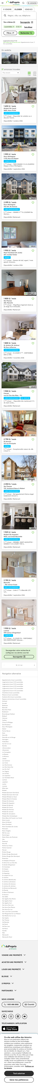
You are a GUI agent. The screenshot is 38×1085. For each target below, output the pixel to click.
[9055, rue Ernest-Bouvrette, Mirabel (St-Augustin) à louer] (19, 516)
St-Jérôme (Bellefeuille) (9, 879)
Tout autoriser (19, 1073)
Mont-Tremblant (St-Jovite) (10, 826)
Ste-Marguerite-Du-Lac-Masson (11, 913)
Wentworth (5, 935)
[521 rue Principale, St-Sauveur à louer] (19, 423)
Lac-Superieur (6, 775)
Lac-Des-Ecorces (7, 765)
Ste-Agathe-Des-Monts (9, 899)
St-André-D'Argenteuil (8, 865)
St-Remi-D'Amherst (8, 892)
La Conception (6, 752)
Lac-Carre (5, 763)
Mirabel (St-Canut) (7, 807)
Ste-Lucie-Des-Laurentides (10, 911)
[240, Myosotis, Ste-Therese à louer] (19, 283)
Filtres (9, 33)
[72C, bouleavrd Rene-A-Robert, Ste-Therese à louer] (19, 468)
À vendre (7, 9)
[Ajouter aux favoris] (33, 106)
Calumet (4, 718)
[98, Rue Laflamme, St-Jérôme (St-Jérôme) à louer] (19, 327)
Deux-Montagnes (7, 727)
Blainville (4, 707)
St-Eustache (5, 871)
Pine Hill (4, 843)
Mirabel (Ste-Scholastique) (9, 816)
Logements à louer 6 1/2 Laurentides (12, 690)
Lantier (4, 784)
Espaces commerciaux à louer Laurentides (14, 699)
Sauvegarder (18, 657)
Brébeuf (4, 716)
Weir (3, 933)
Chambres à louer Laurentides (10, 693)
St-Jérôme (5, 877)
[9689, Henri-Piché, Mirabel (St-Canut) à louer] (19, 90)
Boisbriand (5, 712)
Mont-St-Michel (6, 822)
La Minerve (5, 756)
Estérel (4, 729)
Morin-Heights (6, 831)
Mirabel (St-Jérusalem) (8, 814)
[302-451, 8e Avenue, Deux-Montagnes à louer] (19, 187)
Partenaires (7, 991)
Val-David (5, 924)
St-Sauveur (5, 894)
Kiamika (4, 746)
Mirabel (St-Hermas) (8, 809)
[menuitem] (19, 955)
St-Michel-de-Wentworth (9, 888)
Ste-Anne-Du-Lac (7, 909)
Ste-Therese (5, 920)
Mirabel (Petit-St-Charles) (9, 799)
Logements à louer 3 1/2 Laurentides (12, 684)
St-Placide (5, 890)
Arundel (4, 703)
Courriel (31, 1004)
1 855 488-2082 (12, 1004)
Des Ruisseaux (6, 724)
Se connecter (32, 3)
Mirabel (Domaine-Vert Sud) (10, 794)
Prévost (4, 850)
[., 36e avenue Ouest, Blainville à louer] (19, 564)
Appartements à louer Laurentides (12, 680)
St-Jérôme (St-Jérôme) (8, 886)
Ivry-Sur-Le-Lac (6, 743)
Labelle (4, 758)
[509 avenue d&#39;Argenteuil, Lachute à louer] (19, 613)
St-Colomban (6, 867)
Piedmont (5, 841)
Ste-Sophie (5, 918)
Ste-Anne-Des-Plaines (8, 907)
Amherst (4, 701)
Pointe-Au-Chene (7, 845)
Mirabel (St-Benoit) (7, 805)
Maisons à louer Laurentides (10, 695)
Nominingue (5, 835)
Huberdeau (5, 741)
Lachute (4, 780)
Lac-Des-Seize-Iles (7, 767)
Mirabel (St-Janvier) (7, 811)
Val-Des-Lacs (6, 926)
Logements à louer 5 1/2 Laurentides (12, 688)
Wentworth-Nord (7, 937)
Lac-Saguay (5, 771)
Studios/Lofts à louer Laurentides (11, 697)
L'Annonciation (6, 748)
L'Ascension (5, 750)
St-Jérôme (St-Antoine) (9, 884)
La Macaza (5, 754)
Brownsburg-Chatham (8, 714)
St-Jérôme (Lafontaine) (8, 882)
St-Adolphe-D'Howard (8, 860)
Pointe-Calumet (6, 848)
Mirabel (4, 790)
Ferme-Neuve (6, 731)
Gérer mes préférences (19, 1080)
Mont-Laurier (6, 820)
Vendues (29, 9)
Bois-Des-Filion (6, 709)
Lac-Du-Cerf (6, 769)
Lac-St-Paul (5, 773)
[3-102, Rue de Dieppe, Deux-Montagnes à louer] (19, 138)
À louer (18, 9)
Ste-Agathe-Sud (7, 903)
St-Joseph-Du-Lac (7, 875)
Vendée (4, 930)
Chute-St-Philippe (7, 722)
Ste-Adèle (5, 896)
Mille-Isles (5, 788)
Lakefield (4, 782)
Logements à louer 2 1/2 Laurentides (12, 682)
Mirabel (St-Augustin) (8, 803)
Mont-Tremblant (7, 824)
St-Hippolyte (6, 873)
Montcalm (5, 828)
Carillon (4, 720)
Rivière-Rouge (6, 852)
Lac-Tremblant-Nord (8, 777)
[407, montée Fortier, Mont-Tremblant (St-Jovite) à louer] (19, 235)
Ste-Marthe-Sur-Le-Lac (9, 916)
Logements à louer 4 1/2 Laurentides (12, 686)
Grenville (4, 735)
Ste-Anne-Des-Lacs (8, 905)
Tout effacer (28, 27)
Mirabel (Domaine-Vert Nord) (10, 792)
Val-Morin (5, 928)
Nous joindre (8, 999)
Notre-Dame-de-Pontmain (10, 837)
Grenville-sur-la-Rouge (8, 737)
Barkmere (5, 705)
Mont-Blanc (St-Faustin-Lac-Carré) (12, 818)
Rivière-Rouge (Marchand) (9, 854)
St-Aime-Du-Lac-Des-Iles (9, 862)
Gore (3, 733)
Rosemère (5, 858)
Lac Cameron (6, 760)
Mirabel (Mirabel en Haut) (9, 797)
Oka (3, 839)
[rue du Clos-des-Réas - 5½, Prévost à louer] (19, 375)
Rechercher (25, 33)
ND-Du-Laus (6, 833)
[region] (19, 1059)
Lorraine (4, 786)
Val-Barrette (5, 922)
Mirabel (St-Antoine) (8, 801)
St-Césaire (5, 869)
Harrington (5, 739)
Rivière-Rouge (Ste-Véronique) (11, 856)
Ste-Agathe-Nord (7, 901)
